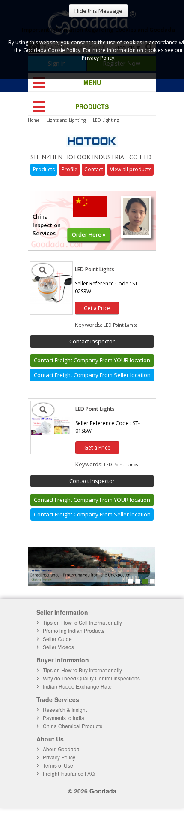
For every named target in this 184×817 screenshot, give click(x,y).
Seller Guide (57, 638)
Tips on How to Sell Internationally (82, 622)
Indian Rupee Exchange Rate (77, 686)
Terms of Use (58, 765)
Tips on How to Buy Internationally (82, 670)
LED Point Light (142, 120)
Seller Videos (58, 646)
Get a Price (97, 308)
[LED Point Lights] (51, 302)
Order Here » (88, 234)
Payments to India (63, 717)
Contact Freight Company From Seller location (92, 375)
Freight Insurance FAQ (69, 773)
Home (33, 120)
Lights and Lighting (66, 120)
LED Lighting (106, 120)
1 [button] (130, 581)
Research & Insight (65, 709)
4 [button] (152, 581)
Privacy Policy (59, 757)
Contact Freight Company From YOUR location (92, 360)
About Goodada (61, 749)
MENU (92, 82)
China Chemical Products (72, 725)
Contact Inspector (92, 341)
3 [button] (145, 581)
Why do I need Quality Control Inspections (91, 678)
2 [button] (137, 581)
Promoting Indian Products (73, 630)
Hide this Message (98, 11)
